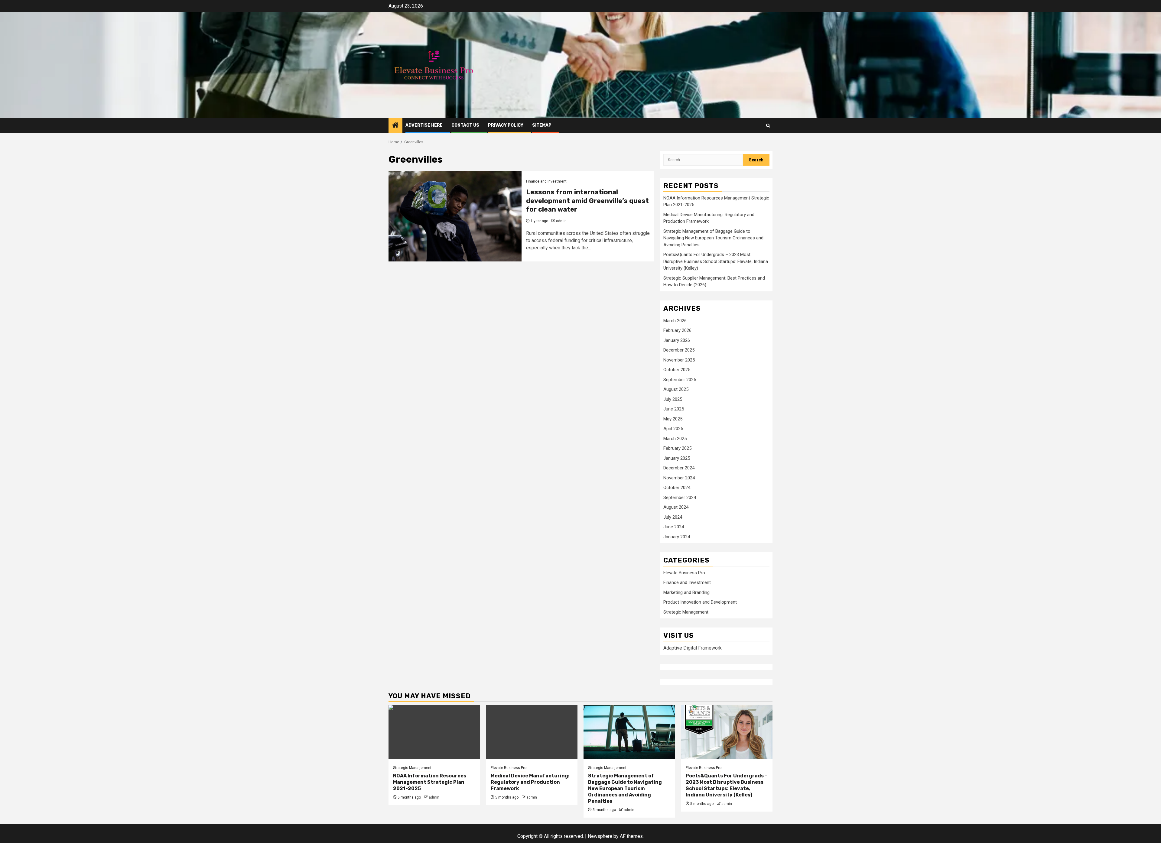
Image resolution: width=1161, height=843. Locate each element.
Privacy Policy (505, 125)
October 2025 (676, 369)
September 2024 (679, 497)
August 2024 (675, 507)
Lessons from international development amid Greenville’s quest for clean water (587, 200)
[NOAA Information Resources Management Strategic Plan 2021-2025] (434, 732)
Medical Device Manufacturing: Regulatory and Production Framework (530, 782)
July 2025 (672, 399)
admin (561, 221)
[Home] (395, 126)
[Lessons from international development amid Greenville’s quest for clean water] (455, 216)
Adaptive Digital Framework (692, 648)
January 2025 (676, 458)
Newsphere (600, 836)
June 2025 (673, 409)
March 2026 (675, 320)
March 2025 (675, 438)
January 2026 (676, 340)
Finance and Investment (546, 181)
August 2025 (675, 389)
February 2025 (677, 448)
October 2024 (676, 487)
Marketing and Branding (686, 592)
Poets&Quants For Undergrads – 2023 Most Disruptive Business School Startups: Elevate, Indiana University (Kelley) (715, 261)
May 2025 (672, 419)
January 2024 (676, 537)
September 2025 (679, 379)
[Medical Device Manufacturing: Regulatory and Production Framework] (532, 732)
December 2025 (678, 350)
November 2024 (679, 478)
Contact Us (465, 125)
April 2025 (673, 428)
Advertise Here (424, 125)
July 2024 (672, 517)
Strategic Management (685, 612)
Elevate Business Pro (684, 573)
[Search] (768, 125)
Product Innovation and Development (700, 602)
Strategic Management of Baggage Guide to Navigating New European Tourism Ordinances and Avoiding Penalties (713, 238)
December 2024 (678, 468)
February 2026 (677, 330)
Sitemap (541, 125)
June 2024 (673, 527)
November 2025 (679, 360)
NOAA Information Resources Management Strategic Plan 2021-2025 (429, 782)
